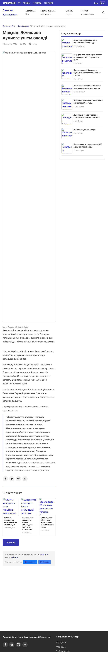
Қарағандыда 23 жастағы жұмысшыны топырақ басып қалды (86, 72)
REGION (26, 3)
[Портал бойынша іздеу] (103, 12)
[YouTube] (11, 644)
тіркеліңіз (43, 554)
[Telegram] (18, 478)
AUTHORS (37, 3)
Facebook (31, 562)
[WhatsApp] (25, 478)
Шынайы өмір (23, 26)
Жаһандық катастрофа (84, 129)
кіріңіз (15, 557)
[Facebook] (5, 478)
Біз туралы (61, 642)
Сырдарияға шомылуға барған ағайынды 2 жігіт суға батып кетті (87, 57)
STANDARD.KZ (9, 3)
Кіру (96, 3)
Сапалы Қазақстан (10, 12)
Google (46, 562)
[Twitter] (11, 478)
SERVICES (48, 3)
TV (19, 3)
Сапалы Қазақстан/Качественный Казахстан (26, 637)
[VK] (25, 644)
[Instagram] (18, 644)
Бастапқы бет (9, 26)
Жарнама (61, 647)
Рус (102, 3)
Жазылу (11, 542)
